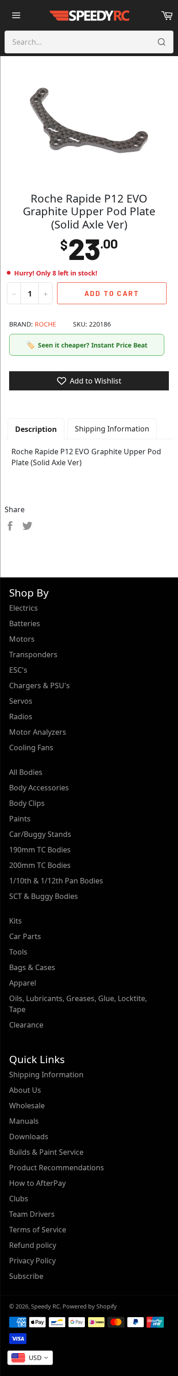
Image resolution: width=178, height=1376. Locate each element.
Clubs (18, 1199)
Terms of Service (37, 1230)
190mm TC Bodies (40, 850)
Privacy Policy (32, 1261)
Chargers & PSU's (39, 685)
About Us (25, 1090)
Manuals (24, 1121)
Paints (20, 819)
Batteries (24, 623)
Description (36, 429)
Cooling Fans (31, 748)
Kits (15, 921)
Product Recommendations (56, 1168)
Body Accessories (39, 788)
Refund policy (32, 1245)
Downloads (28, 1137)
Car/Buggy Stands (40, 834)
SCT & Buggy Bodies (43, 896)
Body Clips (27, 803)
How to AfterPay (37, 1183)
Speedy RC (45, 1306)
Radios (20, 716)
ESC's (18, 670)
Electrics (23, 608)
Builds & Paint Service (46, 1152)
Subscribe (26, 1276)
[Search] (161, 42)
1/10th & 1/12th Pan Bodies (56, 881)
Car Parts (25, 936)
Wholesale (27, 1106)
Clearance (26, 1025)
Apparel (22, 983)
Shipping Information (112, 429)
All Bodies (25, 772)
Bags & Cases (32, 967)
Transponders (33, 654)
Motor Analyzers (37, 732)
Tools (18, 952)
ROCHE (45, 324)
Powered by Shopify (90, 1306)
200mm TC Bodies (40, 865)
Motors (22, 639)
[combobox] (30, 1357)
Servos (20, 701)
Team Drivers (32, 1214)
